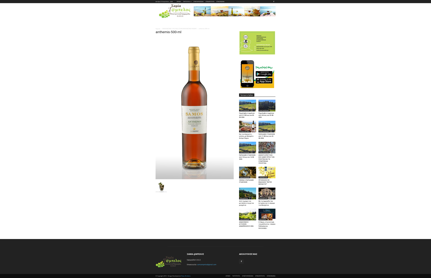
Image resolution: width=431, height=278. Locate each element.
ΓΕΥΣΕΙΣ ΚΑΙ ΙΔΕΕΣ (245, 131)
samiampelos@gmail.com (206, 264)
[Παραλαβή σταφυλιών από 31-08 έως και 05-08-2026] (247, 105)
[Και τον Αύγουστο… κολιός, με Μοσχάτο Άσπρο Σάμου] (247, 126)
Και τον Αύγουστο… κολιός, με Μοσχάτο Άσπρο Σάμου (246, 136)
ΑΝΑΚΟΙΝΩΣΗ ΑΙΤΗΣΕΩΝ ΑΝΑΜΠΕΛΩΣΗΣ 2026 (246, 224)
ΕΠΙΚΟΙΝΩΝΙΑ (220, 1)
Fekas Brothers (186, 276)
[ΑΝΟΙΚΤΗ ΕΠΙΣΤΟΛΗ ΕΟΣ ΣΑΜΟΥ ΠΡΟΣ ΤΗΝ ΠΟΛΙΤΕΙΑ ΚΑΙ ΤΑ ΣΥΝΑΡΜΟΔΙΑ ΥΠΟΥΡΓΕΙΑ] (267, 147)
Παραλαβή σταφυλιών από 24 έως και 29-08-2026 (266, 115)
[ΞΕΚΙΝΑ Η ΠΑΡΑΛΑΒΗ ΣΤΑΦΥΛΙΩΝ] (247, 172)
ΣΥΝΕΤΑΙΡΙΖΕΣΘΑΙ (198, 1)
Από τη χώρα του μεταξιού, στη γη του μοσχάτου (246, 203)
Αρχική (158, 29)
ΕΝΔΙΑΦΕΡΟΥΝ (263, 177)
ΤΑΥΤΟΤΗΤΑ (186, 1)
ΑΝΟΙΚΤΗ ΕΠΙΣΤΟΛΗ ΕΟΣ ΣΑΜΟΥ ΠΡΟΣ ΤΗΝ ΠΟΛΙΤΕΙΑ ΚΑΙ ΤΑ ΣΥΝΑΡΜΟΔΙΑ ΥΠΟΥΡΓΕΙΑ (266, 159)
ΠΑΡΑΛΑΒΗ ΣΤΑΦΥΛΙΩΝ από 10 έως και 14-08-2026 (247, 157)
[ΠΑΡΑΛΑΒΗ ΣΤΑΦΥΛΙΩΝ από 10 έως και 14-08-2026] (247, 147)
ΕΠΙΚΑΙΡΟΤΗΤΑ (210, 1)
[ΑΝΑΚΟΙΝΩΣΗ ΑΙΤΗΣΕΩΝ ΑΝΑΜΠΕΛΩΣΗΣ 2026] (247, 214)
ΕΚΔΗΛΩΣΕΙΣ (262, 219)
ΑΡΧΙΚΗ (179, 1)
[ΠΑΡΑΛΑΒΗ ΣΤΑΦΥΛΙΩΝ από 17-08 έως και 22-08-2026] (267, 126)
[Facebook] (273, 1)
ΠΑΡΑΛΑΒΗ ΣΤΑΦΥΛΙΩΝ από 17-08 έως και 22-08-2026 (266, 136)
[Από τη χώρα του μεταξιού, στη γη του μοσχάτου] (247, 193)
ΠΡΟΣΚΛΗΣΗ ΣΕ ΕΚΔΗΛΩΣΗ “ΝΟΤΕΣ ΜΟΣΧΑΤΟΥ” (265, 182)
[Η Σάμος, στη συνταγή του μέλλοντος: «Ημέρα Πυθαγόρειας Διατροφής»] (267, 214)
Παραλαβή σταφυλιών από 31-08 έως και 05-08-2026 (247, 115)
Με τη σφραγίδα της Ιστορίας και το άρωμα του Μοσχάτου (266, 203)
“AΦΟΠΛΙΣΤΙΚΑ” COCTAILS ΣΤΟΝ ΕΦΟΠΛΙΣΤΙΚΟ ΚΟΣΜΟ (179, 29)
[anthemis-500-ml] (195, 179)
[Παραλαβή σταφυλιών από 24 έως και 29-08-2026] (267, 105)
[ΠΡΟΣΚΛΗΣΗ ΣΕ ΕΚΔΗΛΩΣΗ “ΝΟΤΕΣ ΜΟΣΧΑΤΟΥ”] (267, 172)
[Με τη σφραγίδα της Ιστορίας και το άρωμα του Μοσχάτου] (267, 193)
